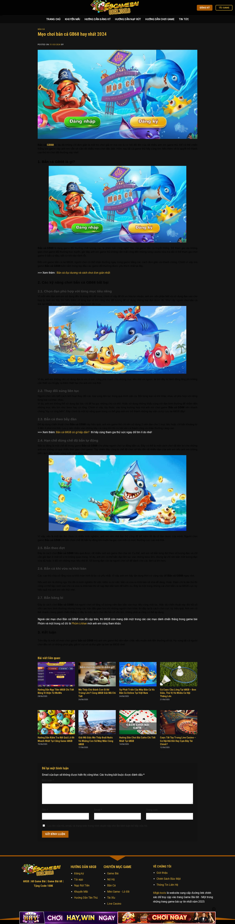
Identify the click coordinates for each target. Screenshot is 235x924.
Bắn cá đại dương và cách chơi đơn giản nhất (83, 272)
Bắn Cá (41, 29)
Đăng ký (79, 873)
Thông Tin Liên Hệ (167, 884)
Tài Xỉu (111, 897)
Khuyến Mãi (72, 19)
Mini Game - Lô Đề (118, 891)
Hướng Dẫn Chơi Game (159, 19)
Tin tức (184, 19)
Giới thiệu (162, 872)
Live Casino (114, 903)
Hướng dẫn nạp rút (128, 19)
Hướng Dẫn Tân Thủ (86, 897)
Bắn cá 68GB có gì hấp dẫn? (72, 432)
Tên (45, 809)
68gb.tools (159, 892)
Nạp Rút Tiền (81, 885)
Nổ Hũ (111, 879)
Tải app (78, 879)
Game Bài (113, 873)
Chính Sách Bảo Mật (169, 878)
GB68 (51, 145)
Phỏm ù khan (79, 623)
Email (98, 809)
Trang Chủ (53, 19)
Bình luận (48, 780)
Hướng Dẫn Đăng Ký (98, 19)
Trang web (152, 809)
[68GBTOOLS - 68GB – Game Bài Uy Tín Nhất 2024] (117, 7)
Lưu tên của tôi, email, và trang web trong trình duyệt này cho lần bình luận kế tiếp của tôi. (97, 825)
